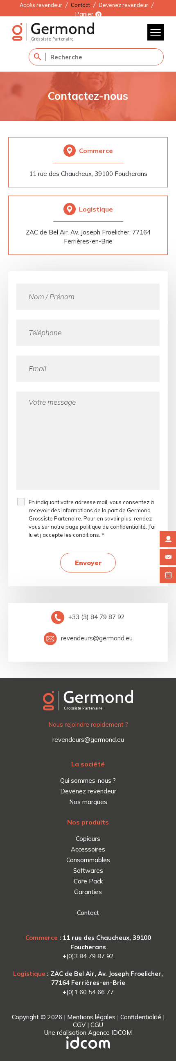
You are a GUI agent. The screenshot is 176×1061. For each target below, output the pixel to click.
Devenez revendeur (123, 5)
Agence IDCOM (110, 1032)
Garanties (88, 892)
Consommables (88, 860)
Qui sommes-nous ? (88, 780)
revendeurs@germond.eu (97, 638)
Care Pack (88, 881)
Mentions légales (91, 1017)
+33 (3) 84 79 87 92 (96, 617)
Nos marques (88, 802)
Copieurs (88, 838)
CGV (79, 1025)
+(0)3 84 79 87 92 (88, 956)
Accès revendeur (41, 5)
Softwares (88, 870)
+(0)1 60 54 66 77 (88, 992)
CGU (96, 1025)
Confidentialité (140, 1017)
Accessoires (88, 849)
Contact (80, 5)
